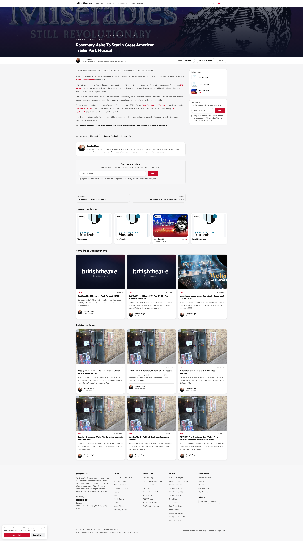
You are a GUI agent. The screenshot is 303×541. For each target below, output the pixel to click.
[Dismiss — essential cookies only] (44, 527)
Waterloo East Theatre (85, 80)
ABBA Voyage (148, 499)
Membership (203, 492)
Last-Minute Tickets (121, 481)
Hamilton (146, 488)
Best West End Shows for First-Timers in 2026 (98, 296)
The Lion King (148, 478)
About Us (201, 481)
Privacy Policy (201, 531)
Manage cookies (221, 531)
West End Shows (120, 485)
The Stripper (82, 239)
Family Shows (119, 499)
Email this (221, 60)
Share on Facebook (205, 60)
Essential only (38, 535)
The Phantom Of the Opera (153, 481)
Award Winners (119, 506)
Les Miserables (160, 105)
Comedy (117, 503)
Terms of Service (188, 531)
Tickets (109, 3)
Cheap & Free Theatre (177, 517)
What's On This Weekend (178, 481)
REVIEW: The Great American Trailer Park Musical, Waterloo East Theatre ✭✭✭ (199, 438)
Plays (115, 495)
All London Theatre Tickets (123, 478)
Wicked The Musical (150, 492)
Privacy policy (127, 179)
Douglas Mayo (93, 146)
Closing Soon (174, 503)
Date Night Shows (176, 513)
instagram (203, 502)
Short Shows (174, 510)
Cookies (211, 531)
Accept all (17, 535)
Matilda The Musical (150, 503)
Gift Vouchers (203, 488)
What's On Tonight (176, 478)
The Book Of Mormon (151, 506)
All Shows (99, 3)
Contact (201, 485)
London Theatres (175, 485)
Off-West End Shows (121, 488)
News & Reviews (137, 3)
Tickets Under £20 (176, 488)
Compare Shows (175, 520)
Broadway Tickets (120, 510)
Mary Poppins (148, 105)
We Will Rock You (83, 108)
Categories (121, 3)
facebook (214, 502)
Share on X (189, 60)
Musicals (81, 216)
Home (78, 36)
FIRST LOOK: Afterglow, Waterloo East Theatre (150, 371)
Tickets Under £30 (176, 492)
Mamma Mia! (147, 495)
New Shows (173, 499)
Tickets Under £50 (176, 495)
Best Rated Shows (176, 506)
